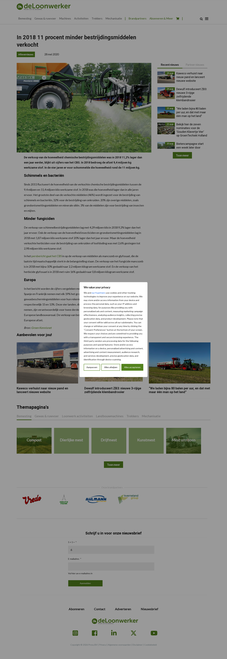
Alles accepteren (132, 367)
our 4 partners (98, 292)
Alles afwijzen (110, 367)
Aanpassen (91, 367)
